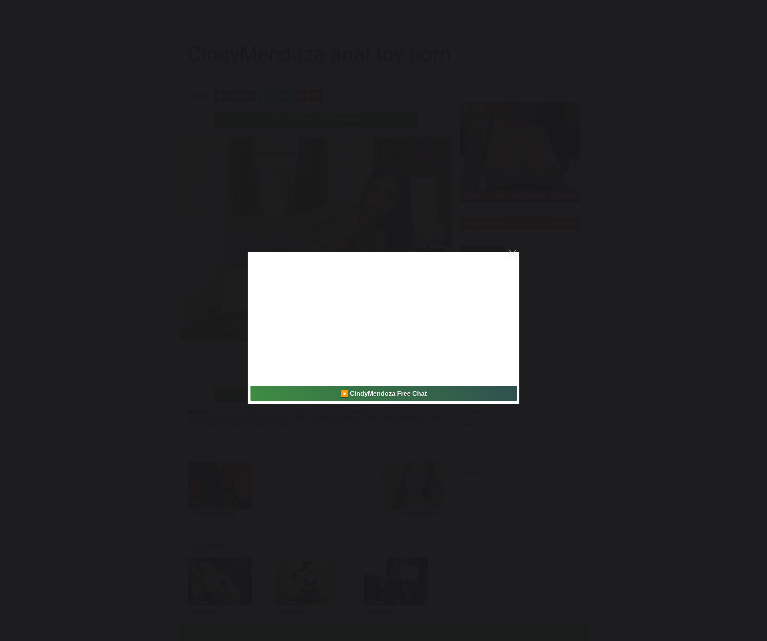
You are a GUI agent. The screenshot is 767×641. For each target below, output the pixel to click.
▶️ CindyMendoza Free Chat (384, 393)
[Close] (512, 253)
